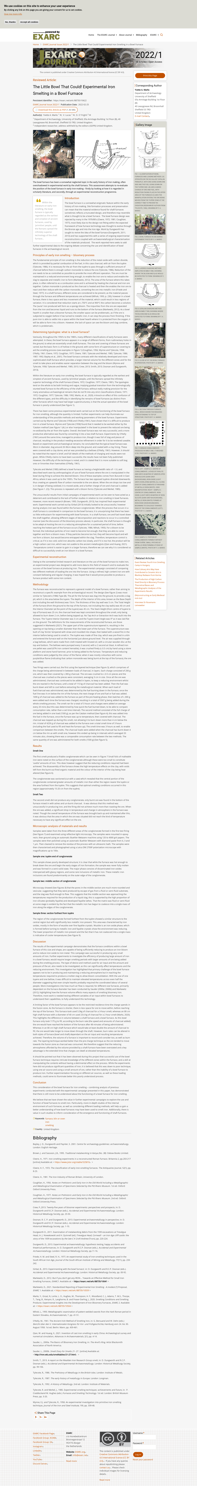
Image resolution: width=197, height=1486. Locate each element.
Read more (71, 1461)
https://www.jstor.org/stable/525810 (72, 1162)
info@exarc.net (80, 1455)
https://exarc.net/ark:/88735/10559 (72, 1290)
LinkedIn (37, 1450)
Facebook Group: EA (42, 1442)
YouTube (37, 1459)
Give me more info (13, 14)
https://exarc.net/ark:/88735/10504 (54, 1306)
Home (91, 35)
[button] (150, 149)
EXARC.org (80, 1451)
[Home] (46, 35)
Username (138, 1433)
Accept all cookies (29, 22)
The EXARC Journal (106, 35)
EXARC (153, 35)
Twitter (36, 1455)
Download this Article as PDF (52, 109)
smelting (49, 1125)
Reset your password (143, 1459)
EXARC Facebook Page (43, 1433)
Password (137, 1443)
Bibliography (141, 35)
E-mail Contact (142, 116)
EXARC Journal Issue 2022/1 (56, 44)
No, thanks (10, 22)
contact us (104, 1467)
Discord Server (40, 1463)
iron (47, 1122)
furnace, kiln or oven (55, 1118)
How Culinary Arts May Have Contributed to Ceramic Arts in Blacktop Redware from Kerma (148, 572)
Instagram (38, 1446)
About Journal (125, 35)
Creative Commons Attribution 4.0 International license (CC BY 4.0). (114, 1457)
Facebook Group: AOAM (44, 1437)
